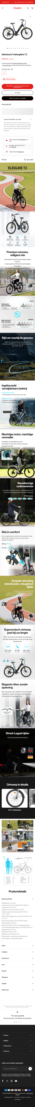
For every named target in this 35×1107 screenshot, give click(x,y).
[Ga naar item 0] (7, 48)
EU (4, 73)
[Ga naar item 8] (22, 48)
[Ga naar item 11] (28, 48)
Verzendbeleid (17, 1099)
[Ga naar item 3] (11, 48)
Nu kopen (17, 92)
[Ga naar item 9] (24, 48)
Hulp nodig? (30, 159)
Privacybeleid (17, 1097)
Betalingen (21, 151)
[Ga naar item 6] (17, 48)
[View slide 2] (16, 1022)
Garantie (13, 147)
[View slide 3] (19, 1022)
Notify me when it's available (17, 98)
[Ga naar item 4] (13, 48)
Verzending (22, 139)
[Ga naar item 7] (20, 48)
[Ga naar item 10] (26, 48)
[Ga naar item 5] (15, 48)
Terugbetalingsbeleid (8, 1097)
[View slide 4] (21, 1022)
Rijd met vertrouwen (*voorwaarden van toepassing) (17, 1018)
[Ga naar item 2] (9, 48)
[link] (15, 798)
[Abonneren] (30, 1068)
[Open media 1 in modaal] (30, 17)
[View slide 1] (14, 1022)
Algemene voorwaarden (26, 1097)
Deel (5, 159)
